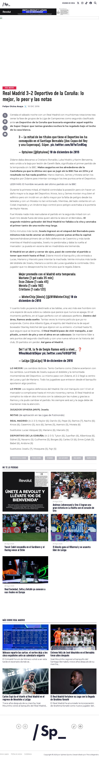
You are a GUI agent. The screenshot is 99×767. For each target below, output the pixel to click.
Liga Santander (63, 458)
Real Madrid (77, 458)
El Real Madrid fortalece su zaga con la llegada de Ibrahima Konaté (72, 698)
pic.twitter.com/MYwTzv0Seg (68, 144)
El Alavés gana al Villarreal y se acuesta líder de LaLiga (72, 549)
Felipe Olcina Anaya (13, 106)
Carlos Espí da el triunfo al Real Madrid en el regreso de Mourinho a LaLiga (23, 698)
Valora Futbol (91, 458)
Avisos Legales (4, 754)
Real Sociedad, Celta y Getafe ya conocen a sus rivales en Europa (24, 591)
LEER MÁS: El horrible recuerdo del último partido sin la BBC (43, 184)
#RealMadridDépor (30, 353)
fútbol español (36, 458)
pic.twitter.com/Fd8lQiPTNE (59, 353)
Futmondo (50, 458)
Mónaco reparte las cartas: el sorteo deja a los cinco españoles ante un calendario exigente (25, 654)
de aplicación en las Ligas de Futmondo (42, 415)
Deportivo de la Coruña (19, 458)
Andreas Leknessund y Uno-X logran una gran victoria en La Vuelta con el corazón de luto (73, 508)
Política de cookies (16, 754)
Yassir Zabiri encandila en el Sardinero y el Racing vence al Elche (24, 549)
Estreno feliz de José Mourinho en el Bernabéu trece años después (72, 654)
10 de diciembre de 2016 (64, 152)
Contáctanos (28, 754)
